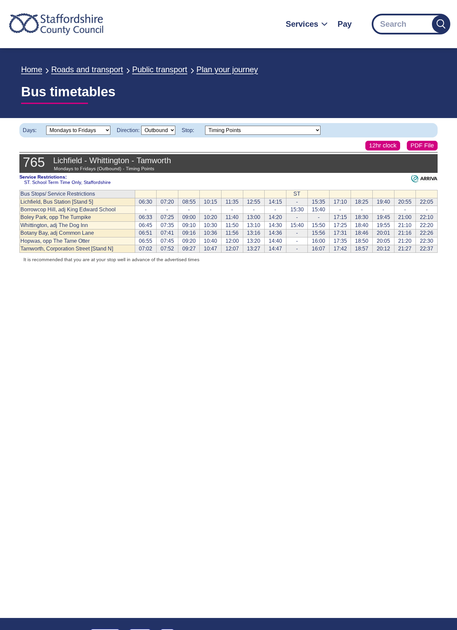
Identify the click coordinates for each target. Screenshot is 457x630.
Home (31, 69)
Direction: (128, 130)
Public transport (159, 69)
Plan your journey (227, 69)
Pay (345, 23)
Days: (29, 130)
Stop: (188, 130)
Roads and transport (87, 69)
